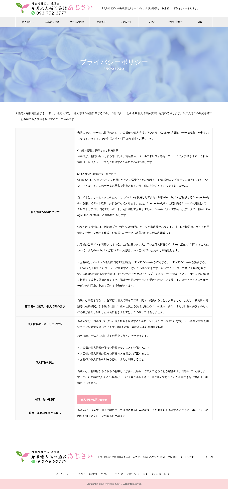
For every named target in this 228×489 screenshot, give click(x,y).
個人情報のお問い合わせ (94, 399)
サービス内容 (77, 21)
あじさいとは (52, 21)
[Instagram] (211, 457)
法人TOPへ (28, 21)
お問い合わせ (175, 21)
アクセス (151, 21)
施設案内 (101, 21)
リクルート (126, 21)
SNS (200, 21)
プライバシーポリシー (162, 473)
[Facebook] (206, 457)
